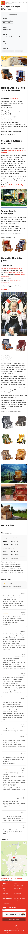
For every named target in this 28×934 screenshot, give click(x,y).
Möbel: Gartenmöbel (8, 51)
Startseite (7, 0)
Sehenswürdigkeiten (7, 898)
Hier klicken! (5, 289)
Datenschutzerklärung (19, 898)
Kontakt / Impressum (19, 901)
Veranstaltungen (6, 885)
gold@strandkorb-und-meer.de (11, 44)
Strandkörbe (13, 2)
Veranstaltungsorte (18, 893)
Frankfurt (22, 930)
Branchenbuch (5, 878)
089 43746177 (6, 30)
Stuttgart (7, 932)
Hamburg (17, 930)
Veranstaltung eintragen (19, 885)
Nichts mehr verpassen (9, 907)
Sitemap (16, 895)
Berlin (13, 930)
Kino (3, 888)
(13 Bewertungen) (13, 14)
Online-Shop (14, 98)
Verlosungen (5, 901)
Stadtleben (5, 890)
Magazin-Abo (17, 890)
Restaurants (5, 893)
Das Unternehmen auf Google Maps (11, 268)
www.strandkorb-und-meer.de (14, 272)
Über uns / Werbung (18, 888)
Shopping (4, 895)
